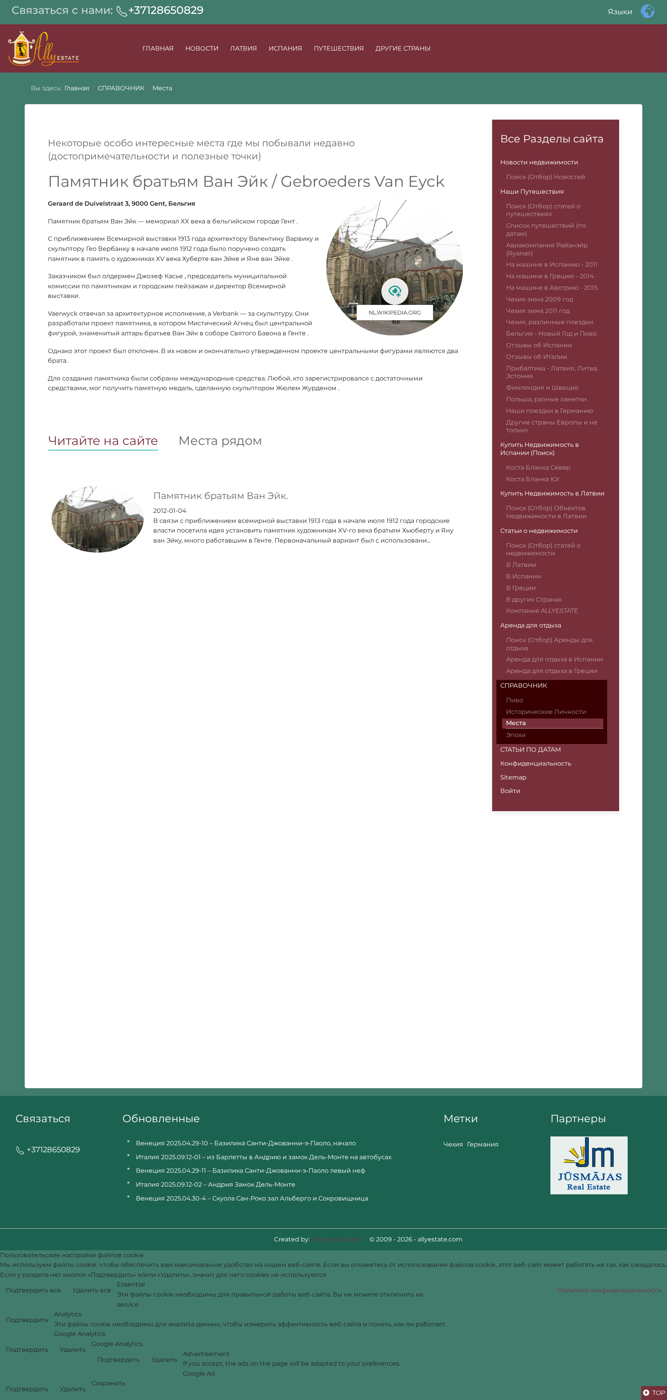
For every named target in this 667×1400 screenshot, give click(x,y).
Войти (510, 791)
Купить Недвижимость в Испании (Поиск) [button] (539, 449)
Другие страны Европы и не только (552, 426)
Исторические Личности (546, 711)
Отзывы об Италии (536, 356)
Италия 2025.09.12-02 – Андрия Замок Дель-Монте (215, 1184)
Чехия (453, 1144)
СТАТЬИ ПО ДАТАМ (530, 749)
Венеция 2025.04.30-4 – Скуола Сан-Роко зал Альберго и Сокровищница (252, 1198)
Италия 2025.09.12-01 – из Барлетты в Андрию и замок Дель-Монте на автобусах (263, 1157)
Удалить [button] (73, 1349)
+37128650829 (165, 10)
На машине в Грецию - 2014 (550, 276)
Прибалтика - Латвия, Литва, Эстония (552, 372)
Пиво (514, 700)
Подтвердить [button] (27, 1320)
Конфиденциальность (535, 763)
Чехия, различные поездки (549, 322)
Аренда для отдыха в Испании (554, 659)
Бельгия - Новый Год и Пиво (551, 333)
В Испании (523, 576)
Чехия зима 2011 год (538, 310)
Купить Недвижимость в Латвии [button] (552, 493)
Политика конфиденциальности (609, 1290)
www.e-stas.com (336, 1239)
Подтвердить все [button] (33, 1290)
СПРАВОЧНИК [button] (523, 685)
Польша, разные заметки (546, 399)
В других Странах (534, 599)
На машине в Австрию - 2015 (552, 287)
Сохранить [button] (108, 1383)
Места (516, 723)
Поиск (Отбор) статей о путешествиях (543, 210)
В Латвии (521, 564)
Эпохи (516, 735)
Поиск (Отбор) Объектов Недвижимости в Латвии (546, 512)
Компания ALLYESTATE (542, 610)
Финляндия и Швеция (542, 387)
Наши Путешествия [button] (532, 191)
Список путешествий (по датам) (546, 229)
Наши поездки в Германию (549, 410)
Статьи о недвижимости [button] (539, 530)
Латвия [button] (243, 48)
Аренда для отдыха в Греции (552, 671)
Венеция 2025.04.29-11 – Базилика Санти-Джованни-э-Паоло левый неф (251, 1170)
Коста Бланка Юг (533, 479)
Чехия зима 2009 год (539, 299)
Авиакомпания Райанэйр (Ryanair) (547, 249)
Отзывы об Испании (539, 345)
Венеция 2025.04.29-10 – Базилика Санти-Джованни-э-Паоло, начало (246, 1143)
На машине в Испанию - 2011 (552, 264)
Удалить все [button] (92, 1290)
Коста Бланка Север (538, 467)
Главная (158, 48)
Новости (201, 48)
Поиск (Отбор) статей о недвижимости (543, 549)
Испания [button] (285, 48)
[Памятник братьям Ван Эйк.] (97, 518)
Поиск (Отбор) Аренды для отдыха (549, 644)
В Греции (521, 588)
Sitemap (513, 777)
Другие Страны (403, 48)
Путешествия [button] (339, 48)
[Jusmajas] (589, 1164)
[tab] (113, 441)
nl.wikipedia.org (395, 312)
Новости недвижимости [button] (539, 162)
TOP (658, 1393)
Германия (483, 1144)
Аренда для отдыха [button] (530, 625)
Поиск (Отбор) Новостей (545, 177)
